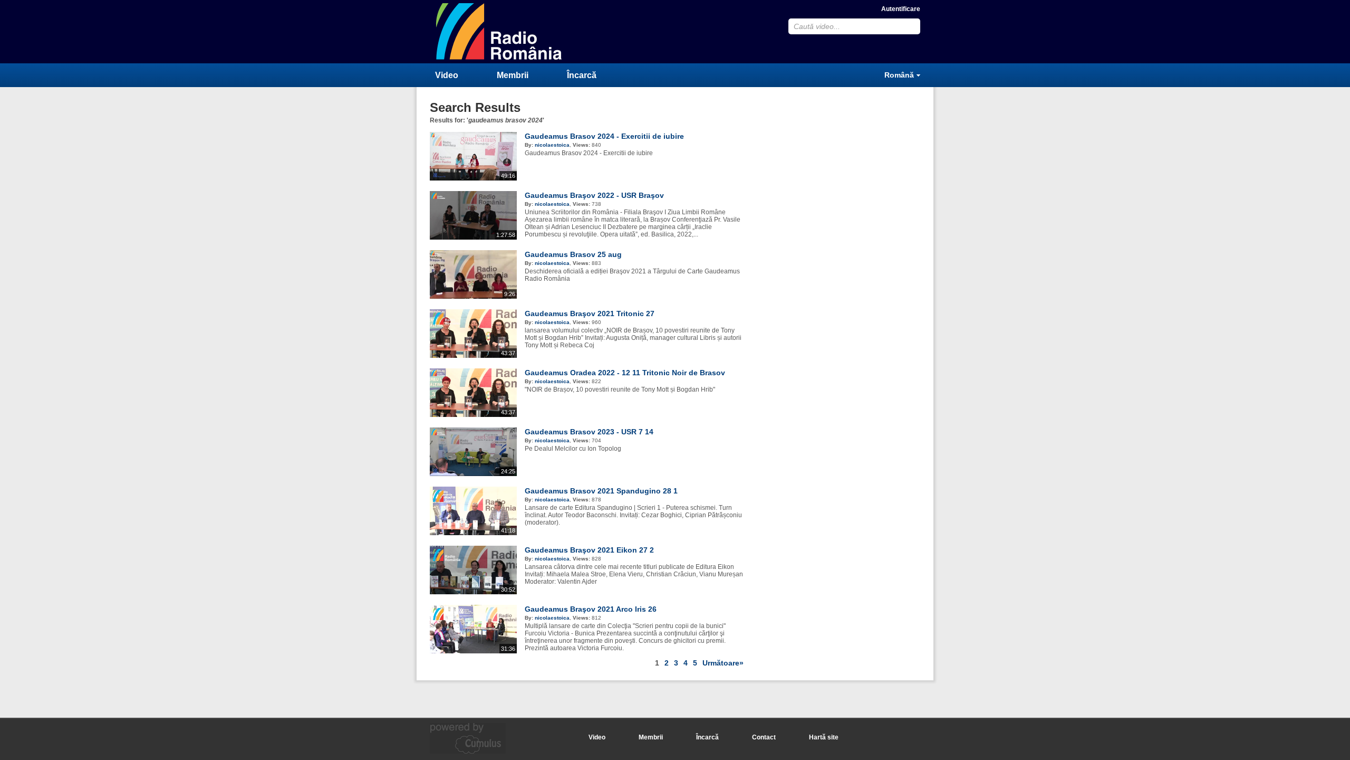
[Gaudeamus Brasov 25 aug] (473, 296)
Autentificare (900, 9)
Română (899, 75)
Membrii (512, 75)
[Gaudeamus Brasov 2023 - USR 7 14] (473, 474)
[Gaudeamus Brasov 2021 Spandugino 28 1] (473, 533)
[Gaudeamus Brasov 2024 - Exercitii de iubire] (473, 178)
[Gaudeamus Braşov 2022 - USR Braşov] (473, 237)
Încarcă (581, 75)
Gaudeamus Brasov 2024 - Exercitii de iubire (604, 136)
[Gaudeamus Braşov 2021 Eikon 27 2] (473, 592)
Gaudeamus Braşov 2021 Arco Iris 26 (591, 609)
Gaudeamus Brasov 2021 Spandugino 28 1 (601, 491)
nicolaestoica (552, 145)
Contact (764, 737)
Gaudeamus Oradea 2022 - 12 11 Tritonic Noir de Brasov (625, 372)
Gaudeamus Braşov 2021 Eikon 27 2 (589, 550)
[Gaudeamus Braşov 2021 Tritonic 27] (473, 355)
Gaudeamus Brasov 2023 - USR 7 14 (589, 432)
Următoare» (723, 663)
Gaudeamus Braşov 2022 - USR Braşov (594, 195)
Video (446, 75)
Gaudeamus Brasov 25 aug (573, 254)
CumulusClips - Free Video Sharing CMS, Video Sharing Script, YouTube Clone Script (499, 31)
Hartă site (823, 737)
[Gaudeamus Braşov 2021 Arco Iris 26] (473, 651)
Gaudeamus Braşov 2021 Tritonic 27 (589, 313)
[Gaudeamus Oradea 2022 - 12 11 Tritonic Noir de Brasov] (473, 415)
